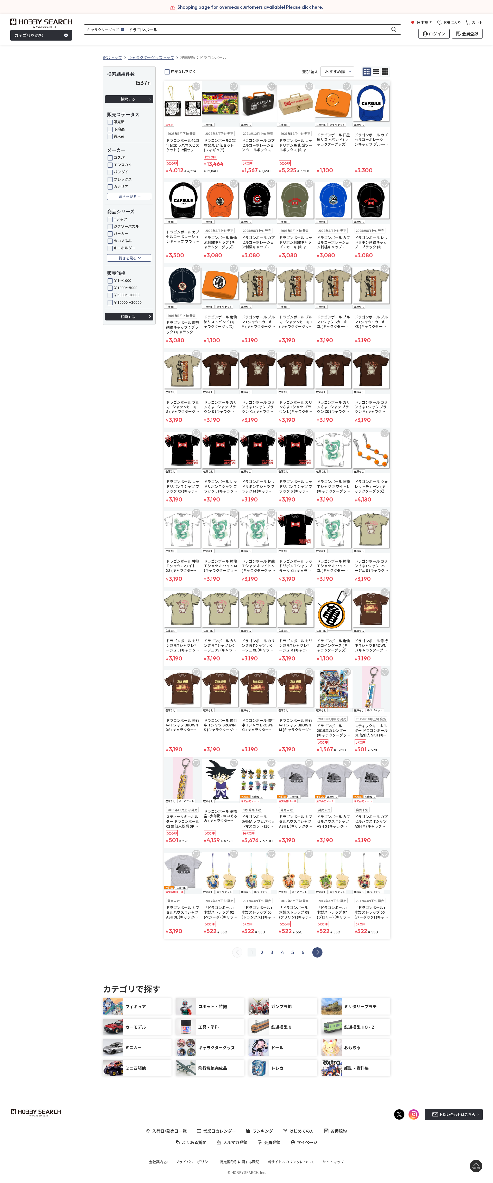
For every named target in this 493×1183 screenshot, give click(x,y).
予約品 (119, 129)
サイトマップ (333, 1161)
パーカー (121, 233)
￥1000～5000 (125, 287)
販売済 (119, 121)
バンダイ (121, 171)
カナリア (121, 186)
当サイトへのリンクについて (291, 1161)
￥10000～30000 (127, 302)
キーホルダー (124, 247)
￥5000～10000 (126, 294)
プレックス (123, 179)
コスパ (119, 157)
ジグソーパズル (126, 226)
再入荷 (119, 136)
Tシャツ (120, 219)
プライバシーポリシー (194, 1161)
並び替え (310, 71)
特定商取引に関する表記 (239, 1161)
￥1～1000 (122, 280)
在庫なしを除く (183, 71)
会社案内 (156, 1161)
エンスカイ (123, 164)
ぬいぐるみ (123, 240)
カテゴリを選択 (28, 35)
